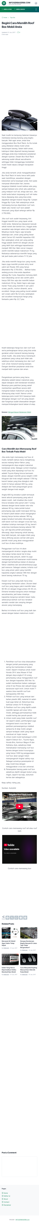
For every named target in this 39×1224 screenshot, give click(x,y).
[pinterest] (25, 918)
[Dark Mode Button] (36, 3)
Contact (6, 1202)
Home (5, 1193)
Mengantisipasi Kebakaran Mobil (19, 412)
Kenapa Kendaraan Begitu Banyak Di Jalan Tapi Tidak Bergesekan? (28, 944)
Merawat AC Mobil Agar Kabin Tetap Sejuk (8, 943)
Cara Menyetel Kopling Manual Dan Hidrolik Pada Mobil (28, 970)
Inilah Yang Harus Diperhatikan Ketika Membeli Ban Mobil (9, 970)
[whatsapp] (16, 918)
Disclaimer (7, 1205)
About (5, 1199)
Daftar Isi (6, 1196)
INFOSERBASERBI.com (19, 2)
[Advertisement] (19, 49)
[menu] (4, 3)
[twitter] (12, 918)
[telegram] (21, 918)
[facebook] (7, 918)
